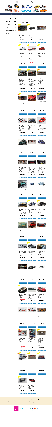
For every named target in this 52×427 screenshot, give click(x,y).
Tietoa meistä (9, 401)
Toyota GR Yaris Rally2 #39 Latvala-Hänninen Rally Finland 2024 (23, 103)
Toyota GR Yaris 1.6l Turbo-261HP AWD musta (31, 34)
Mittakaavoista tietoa (31, 14)
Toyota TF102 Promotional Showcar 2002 (30, 54)
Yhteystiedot (39, 14)
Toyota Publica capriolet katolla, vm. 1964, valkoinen (42, 168)
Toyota (39, 314)
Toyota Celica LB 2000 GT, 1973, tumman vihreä (32, 295)
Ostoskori (45, 14)
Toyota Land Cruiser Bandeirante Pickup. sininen (41, 189)
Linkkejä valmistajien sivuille (16, 400)
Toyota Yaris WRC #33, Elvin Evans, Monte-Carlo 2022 (22, 168)
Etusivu (6, 14)
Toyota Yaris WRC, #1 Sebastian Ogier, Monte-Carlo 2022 (31, 148)
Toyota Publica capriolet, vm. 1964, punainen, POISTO (31, 168)
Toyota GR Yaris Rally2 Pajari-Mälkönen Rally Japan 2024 (23, 34)
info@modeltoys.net (41, 400)
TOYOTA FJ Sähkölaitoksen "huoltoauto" (21, 230)
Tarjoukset (11, 14)
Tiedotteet (16, 14)
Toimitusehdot (22, 14)
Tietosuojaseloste (25, 399)
